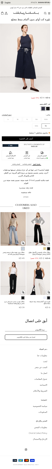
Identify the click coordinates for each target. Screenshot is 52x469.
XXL (34, 123)
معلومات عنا (40, 355)
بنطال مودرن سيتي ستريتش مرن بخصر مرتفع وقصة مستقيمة (13, 297)
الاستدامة (41, 385)
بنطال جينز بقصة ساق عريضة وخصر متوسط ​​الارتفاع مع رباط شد (13, 249)
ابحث (43, 361)
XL (44, 123)
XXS (44, 117)
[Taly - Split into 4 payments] (10, 143)
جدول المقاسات (6, 112)
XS (35, 117)
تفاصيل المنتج (35, 161)
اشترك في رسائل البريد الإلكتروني (25, 332)
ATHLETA (34, 2)
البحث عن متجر (39, 367)
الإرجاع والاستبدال (38, 439)
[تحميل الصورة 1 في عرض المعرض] (25, 87)
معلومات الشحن (38, 427)
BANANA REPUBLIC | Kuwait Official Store (22, 464)
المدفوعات (41, 412)
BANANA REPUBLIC (44, 2)
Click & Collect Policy (36, 433)
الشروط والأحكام (38, 391)
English (8, 3)
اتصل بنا (42, 373)
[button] (47, 13)
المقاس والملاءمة (26, 161)
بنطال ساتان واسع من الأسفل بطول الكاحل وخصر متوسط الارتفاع (38, 249)
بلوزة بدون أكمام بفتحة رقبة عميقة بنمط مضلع (38, 297)
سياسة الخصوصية (38, 406)
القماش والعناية (15, 161)
